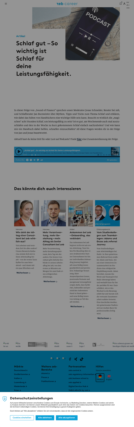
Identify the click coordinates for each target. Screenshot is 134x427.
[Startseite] (67, 4)
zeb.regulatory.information (81, 374)
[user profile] (124, 3)
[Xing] (75, 359)
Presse (44, 378)
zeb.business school (78, 378)
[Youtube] (64, 359)
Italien (17, 378)
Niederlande (19, 387)
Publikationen (47, 381)
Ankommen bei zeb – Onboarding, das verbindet (80, 235)
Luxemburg (19, 383)
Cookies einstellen (22, 418)
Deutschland (20, 370)
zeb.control (74, 370)
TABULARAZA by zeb (78, 390)
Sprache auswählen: (103, 370)
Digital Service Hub (77, 387)
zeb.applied (74, 383)
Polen (16, 390)
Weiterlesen (22, 273)
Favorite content (120, 3)
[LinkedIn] (52, 359)
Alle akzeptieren (66, 418)
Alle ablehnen (45, 418)
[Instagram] (58, 359)
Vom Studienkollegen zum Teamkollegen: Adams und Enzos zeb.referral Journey (107, 238)
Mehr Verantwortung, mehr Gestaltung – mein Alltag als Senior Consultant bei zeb (53, 238)
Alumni (44, 374)
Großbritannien (21, 374)
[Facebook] (70, 359)
